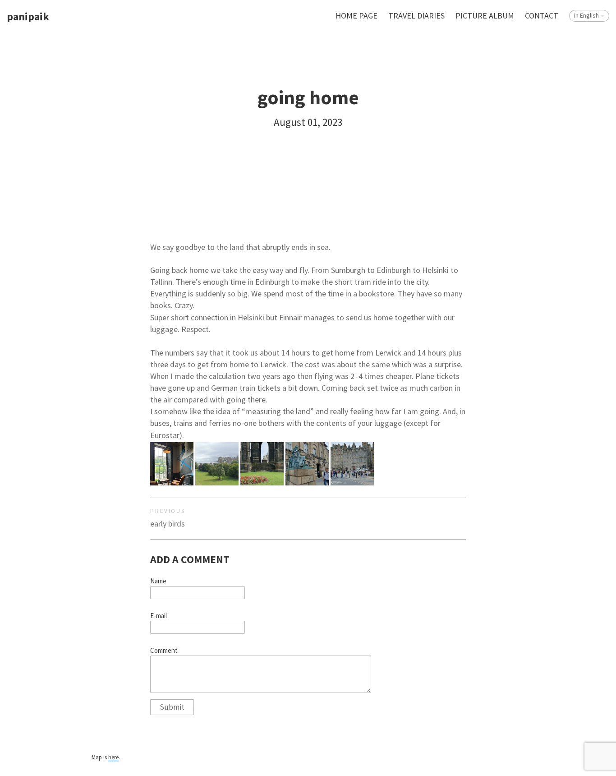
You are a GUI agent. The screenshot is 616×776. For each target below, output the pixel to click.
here (113, 757)
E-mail (158, 616)
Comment (164, 651)
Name (158, 581)
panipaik (28, 16)
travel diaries (416, 15)
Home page (356, 15)
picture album (484, 15)
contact (541, 15)
